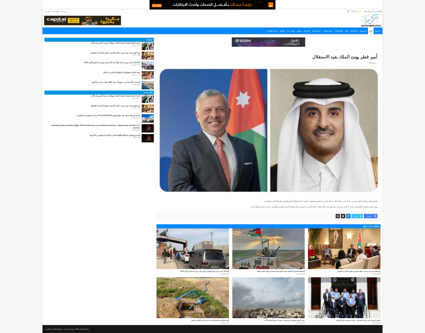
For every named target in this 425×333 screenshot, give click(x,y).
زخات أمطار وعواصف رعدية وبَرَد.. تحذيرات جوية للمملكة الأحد (285, 320)
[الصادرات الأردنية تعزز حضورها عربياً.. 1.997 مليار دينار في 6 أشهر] (148, 85)
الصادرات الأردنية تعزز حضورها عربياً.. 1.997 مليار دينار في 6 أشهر (116, 82)
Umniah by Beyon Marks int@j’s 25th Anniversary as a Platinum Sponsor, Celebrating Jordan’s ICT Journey (95, 126)
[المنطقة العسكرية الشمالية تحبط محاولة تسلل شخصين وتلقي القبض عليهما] (268, 248)
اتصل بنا (47, 11)
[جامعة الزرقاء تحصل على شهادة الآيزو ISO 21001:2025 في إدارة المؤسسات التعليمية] (148, 118)
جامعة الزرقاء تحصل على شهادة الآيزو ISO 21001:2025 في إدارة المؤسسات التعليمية (108, 115)
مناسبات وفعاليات (272, 31)
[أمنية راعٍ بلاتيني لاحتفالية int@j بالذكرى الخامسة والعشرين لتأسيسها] (148, 138)
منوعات (299, 31)
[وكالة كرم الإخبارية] (371, 20)
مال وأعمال (354, 31)
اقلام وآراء (307, 31)
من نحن (63, 11)
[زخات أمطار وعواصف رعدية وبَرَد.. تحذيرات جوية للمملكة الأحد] (268, 297)
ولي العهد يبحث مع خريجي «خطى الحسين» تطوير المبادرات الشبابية (359, 271)
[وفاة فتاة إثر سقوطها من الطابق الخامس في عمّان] (148, 75)
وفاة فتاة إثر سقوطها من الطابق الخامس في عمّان (121, 72)
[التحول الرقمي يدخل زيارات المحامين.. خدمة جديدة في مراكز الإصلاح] (344, 297)
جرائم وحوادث (316, 31)
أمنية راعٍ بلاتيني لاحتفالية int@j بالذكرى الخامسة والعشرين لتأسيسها (115, 135)
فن (288, 31)
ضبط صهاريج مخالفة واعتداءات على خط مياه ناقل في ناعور (210, 320)
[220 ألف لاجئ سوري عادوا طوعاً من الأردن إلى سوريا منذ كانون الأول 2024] (192, 248)
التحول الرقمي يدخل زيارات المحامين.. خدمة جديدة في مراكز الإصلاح (358, 320)
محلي (370, 31)
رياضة (293, 31)
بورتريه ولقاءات (327, 31)
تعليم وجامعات (338, 31)
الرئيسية (377, 31)
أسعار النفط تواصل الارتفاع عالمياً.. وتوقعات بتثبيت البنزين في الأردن (115, 43)
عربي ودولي (363, 31)
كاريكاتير (282, 31)
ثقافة (346, 31)
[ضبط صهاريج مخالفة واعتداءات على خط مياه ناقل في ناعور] (192, 297)
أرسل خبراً (55, 11)
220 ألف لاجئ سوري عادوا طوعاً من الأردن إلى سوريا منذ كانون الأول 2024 (204, 271)
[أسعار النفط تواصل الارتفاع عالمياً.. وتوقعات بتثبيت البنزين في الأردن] (148, 46)
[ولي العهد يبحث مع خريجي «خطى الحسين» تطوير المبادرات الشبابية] (344, 248)
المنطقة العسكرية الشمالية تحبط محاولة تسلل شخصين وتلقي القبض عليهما (281, 271)
